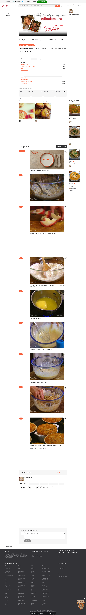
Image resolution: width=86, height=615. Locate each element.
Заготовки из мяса (45, 568)
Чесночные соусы (45, 597)
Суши (19, 567)
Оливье (19, 579)
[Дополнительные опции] (54, 613)
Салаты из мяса (21, 571)
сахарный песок (24, 70)
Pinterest (33, 557)
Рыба (6, 588)
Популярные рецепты (11, 563)
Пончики (32, 582)
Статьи (7, 13)
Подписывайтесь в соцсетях (40, 551)
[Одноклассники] (32, 488)
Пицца (32, 567)
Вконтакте (34, 553)
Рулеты (32, 578)
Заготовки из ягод (45, 572)
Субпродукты (7, 585)
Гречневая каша (21, 596)
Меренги (32, 606)
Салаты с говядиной (22, 574)
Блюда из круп (45, 576)
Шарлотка (33, 585)
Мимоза (19, 586)
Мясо (6, 582)
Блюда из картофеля (46, 575)
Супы (6, 565)
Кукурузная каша (21, 599)
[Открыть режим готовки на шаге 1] (65, 175)
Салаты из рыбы (21, 576)
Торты (32, 589)
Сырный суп (7, 569)
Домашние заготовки (46, 567)
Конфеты (32, 590)
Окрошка (7, 579)
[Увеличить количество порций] (35, 59)
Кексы (32, 576)
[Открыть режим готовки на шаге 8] (65, 419)
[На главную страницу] (5, 5)
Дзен (45, 553)
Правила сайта (32, 611)
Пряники (32, 586)
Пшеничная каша (21, 603)
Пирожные (33, 593)
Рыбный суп (7, 571)
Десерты (32, 588)
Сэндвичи (7, 601)
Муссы (32, 599)
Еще (65, 483)
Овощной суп (7, 572)
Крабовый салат (21, 583)
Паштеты (6, 599)
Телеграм (33, 556)
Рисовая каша (21, 593)
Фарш (6, 586)
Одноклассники (35, 555)
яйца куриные (24, 73)
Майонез (44, 601)
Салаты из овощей (21, 578)
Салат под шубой (21, 585)
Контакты (54, 611)
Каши (19, 589)
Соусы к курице (45, 588)
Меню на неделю (41, 1)
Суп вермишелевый (9, 574)
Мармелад (33, 596)
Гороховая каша (21, 601)
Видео (7, 17)
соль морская (24, 83)
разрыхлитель (24, 77)
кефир (22, 75)
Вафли (32, 581)
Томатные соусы (45, 594)
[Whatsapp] (37, 488)
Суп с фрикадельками (9, 575)
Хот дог (6, 603)
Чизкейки (33, 594)
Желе (32, 597)
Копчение (44, 574)
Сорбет (43, 565)
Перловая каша (21, 600)
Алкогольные (44, 604)
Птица (6, 583)
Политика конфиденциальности (40, 611)
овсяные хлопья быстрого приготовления (30, 66)
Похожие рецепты (65, 48)
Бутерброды (7, 597)
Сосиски (6, 596)
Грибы (6, 592)
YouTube (41, 553)
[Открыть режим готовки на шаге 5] (65, 323)
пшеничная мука (24, 64)
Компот (43, 583)
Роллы (19, 568)
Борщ (6, 576)
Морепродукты (8, 589)
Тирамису (33, 601)
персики (22, 68)
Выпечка (20, 604)
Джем (43, 582)
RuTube (40, 556)
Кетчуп (43, 600)
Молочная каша (21, 597)
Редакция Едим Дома (63, 576)
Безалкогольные (45, 606)
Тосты (19, 565)
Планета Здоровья (18, 1)
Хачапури (33, 579)
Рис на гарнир (45, 578)
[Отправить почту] (80, 556)
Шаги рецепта (50, 48)
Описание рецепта (23, 48)
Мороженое (33, 592)
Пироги (32, 568)
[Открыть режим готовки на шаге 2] (65, 207)
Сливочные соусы (45, 592)
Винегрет (20, 581)
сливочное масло (24, 72)
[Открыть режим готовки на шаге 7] (65, 387)
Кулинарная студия (62, 565)
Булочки (32, 583)
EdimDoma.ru (14, 553)
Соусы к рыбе (45, 589)
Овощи (6, 590)
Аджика (43, 599)
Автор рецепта (58, 48)
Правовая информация (49, 611)
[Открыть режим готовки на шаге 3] (65, 258)
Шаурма (6, 604)
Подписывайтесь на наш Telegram (30, 1)
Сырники (32, 574)
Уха (5, 578)
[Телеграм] (35, 488)
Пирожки (33, 572)
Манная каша (20, 592)
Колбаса (6, 594)
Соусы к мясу (44, 586)
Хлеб (32, 565)
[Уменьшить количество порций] (32, 59)
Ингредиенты (31, 48)
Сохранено (8, 10)
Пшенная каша (21, 590)
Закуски (6, 593)
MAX (40, 557)
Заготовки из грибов (46, 571)
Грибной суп (7, 568)
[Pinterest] (40, 488)
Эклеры (32, 603)
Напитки (44, 603)
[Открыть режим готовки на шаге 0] (65, 151)
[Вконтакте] (29, 488)
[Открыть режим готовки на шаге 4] (65, 291)
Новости (8, 15)
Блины (32, 569)
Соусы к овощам (45, 590)
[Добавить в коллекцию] (79, 105)
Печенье (32, 571)
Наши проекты (62, 563)
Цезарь (19, 588)
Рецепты (8, 11)
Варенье (43, 581)
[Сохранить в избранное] (77, 105)
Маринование (45, 579)
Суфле (32, 604)
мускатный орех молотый (26, 81)
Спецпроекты (61, 568)
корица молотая (24, 79)
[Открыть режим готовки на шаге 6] (65, 354)
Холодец (6, 606)
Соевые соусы (45, 593)
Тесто (19, 606)
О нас (60, 574)
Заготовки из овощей (46, 569)
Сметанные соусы (45, 596)
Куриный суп (7, 567)
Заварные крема (34, 600)
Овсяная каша (21, 594)
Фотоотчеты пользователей (41, 48)
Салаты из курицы (21, 572)
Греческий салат (21, 582)
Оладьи (32, 575)
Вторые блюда (8, 581)
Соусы (43, 585)
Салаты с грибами (21, 575)
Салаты (19, 569)
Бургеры (6, 600)
